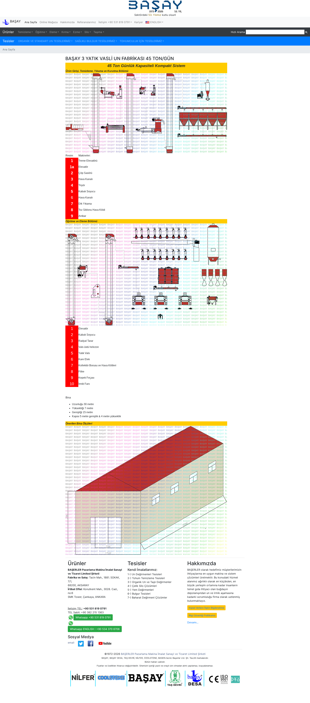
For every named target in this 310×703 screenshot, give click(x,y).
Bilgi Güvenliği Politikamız (202, 615)
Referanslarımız (86, 22)
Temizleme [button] (24, 32)
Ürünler (8, 32)
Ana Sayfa (31, 22)
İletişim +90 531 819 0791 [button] (114, 22)
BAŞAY (15, 21)
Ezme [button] (76, 32)
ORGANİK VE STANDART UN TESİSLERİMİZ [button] (44, 41)
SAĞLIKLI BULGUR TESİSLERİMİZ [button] (95, 41)
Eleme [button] (53, 32)
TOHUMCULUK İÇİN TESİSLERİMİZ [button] (141, 41)
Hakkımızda (67, 22)
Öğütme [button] (40, 32)
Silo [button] (86, 32)
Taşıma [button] (97, 32)
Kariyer (138, 22)
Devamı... (192, 622)
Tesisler (8, 41)
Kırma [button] (65, 32)
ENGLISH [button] (155, 22)
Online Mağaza (49, 22)
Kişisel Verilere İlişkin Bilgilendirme (206, 607)
